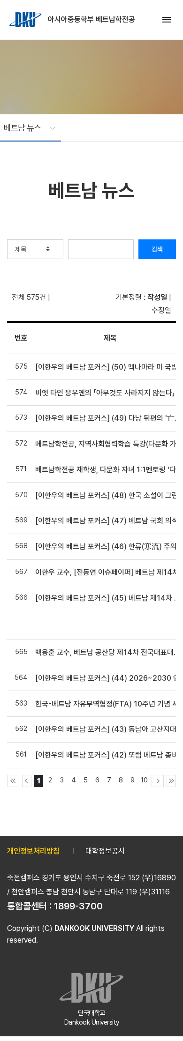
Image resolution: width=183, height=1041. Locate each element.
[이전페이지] (26, 781)
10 (144, 780)
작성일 (157, 297)
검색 (157, 249)
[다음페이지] (158, 781)
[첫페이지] (13, 781)
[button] (25, 127)
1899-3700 (78, 906)
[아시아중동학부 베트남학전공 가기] (26, 19)
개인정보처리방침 (33, 851)
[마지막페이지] (171, 781)
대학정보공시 (105, 851)
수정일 (161, 310)
